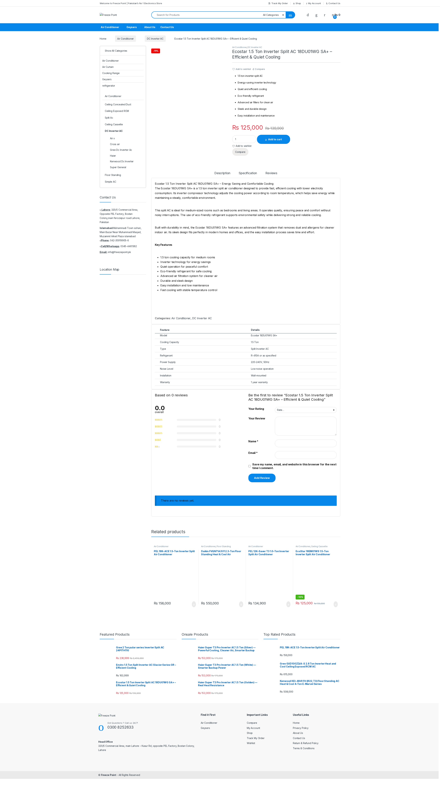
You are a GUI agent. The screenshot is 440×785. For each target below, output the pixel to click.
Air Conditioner (110, 27)
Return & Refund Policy (305, 743)
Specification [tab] (248, 173)
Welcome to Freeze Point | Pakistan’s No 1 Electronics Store (131, 3)
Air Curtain (107, 66)
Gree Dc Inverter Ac (121, 149)
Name (253, 441)
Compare (260, 69)
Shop (298, 3)
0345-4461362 (128, 246)
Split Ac (109, 117)
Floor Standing (224, 546)
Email (253, 453)
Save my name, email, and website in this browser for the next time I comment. (294, 466)
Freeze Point (108, 774)
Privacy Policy (301, 727)
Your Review (256, 418)
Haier (113, 155)
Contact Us (334, 3)
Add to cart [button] (193, 604)
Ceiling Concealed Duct (118, 104)
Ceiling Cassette (319, 546)
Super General (118, 167)
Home (103, 38)
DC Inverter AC (155, 38)
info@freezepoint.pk (119, 252)
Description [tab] (222, 173)
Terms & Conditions (303, 748)
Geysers (131, 27)
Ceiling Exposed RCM (117, 110)
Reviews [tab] (271, 173)
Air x (112, 138)
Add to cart (275, 139)
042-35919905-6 (119, 240)
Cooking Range (111, 73)
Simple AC (110, 181)
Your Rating (256, 408)
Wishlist (251, 743)
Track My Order (279, 3)
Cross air (115, 144)
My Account (314, 3)
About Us (149, 27)
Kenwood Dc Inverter (122, 161)
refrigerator (108, 85)
